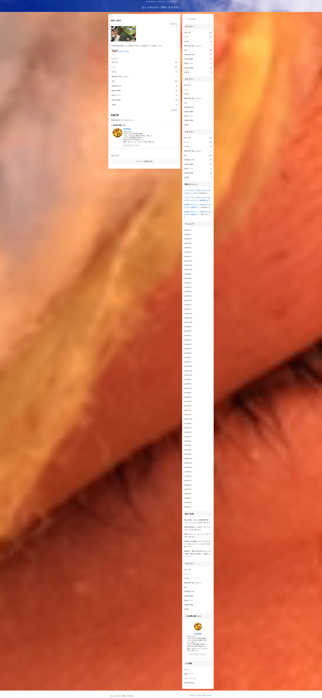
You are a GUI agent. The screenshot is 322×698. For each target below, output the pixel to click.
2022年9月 (187, 379)
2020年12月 (188, 458)
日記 (144, 81)
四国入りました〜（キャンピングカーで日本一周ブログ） (197, 535)
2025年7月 (187, 234)
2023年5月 (187, 344)
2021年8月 (187, 423)
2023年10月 (188, 322)
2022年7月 (187, 388)
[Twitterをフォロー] (127, 145)
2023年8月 (187, 331)
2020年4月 (187, 494)
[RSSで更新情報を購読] (138, 145)
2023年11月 (188, 318)
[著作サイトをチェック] (124, 145)
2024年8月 (187, 278)
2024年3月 (187, 300)
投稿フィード (188, 674)
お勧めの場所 (144, 90)
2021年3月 (187, 445)
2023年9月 (187, 327)
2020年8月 (187, 476)
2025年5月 (187, 243)
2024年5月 (187, 292)
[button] (210, 19)
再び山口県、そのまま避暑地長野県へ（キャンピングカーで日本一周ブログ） (197, 521)
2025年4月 (187, 248)
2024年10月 (188, 270)
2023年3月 (187, 353)
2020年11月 (188, 463)
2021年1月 (187, 454)
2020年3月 (187, 498)
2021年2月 (187, 450)
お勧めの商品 (144, 100)
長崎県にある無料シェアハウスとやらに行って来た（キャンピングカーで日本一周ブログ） (197, 544)
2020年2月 (187, 502)
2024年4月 (187, 296)
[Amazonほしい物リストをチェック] (134, 145)
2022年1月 (187, 415)
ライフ (144, 67)
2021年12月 (188, 419)
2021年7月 (187, 428)
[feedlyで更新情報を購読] (136, 145)
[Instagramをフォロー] (129, 145)
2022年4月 (187, 401)
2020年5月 (187, 489)
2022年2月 (187, 410)
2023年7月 (187, 335)
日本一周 (144, 62)
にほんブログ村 (123, 51)
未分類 (144, 105)
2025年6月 (187, 239)
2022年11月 (188, 371)
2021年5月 (187, 437)
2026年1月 (187, 230)
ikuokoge (127, 129)
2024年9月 (187, 274)
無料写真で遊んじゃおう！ (144, 76)
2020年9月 (187, 472)
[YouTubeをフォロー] (131, 145)
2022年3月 (187, 406)
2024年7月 (187, 283)
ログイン (187, 669)
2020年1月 (187, 507)
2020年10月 (188, 467)
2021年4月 (187, 441)
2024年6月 (187, 287)
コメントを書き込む (144, 161)
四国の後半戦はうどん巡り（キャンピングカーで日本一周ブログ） (197, 528)
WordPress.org (189, 683)
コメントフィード (190, 678)
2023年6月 (187, 340)
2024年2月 (187, 305)
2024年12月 (188, 261)
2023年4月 (187, 349)
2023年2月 (187, 357)
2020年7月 (187, 480)
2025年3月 (187, 252)
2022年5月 (187, 397)
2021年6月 (187, 432)
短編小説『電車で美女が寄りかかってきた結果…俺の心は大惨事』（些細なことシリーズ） (197, 553)
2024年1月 (187, 309)
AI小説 (144, 72)
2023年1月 (187, 362)
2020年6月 (187, 485)
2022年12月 (188, 366)
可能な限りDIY (144, 86)
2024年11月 (188, 265)
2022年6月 (187, 393)
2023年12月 (188, 313)
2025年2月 (187, 256)
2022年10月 (188, 375)
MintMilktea (203, 200)
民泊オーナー (144, 95)
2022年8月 (187, 384)
